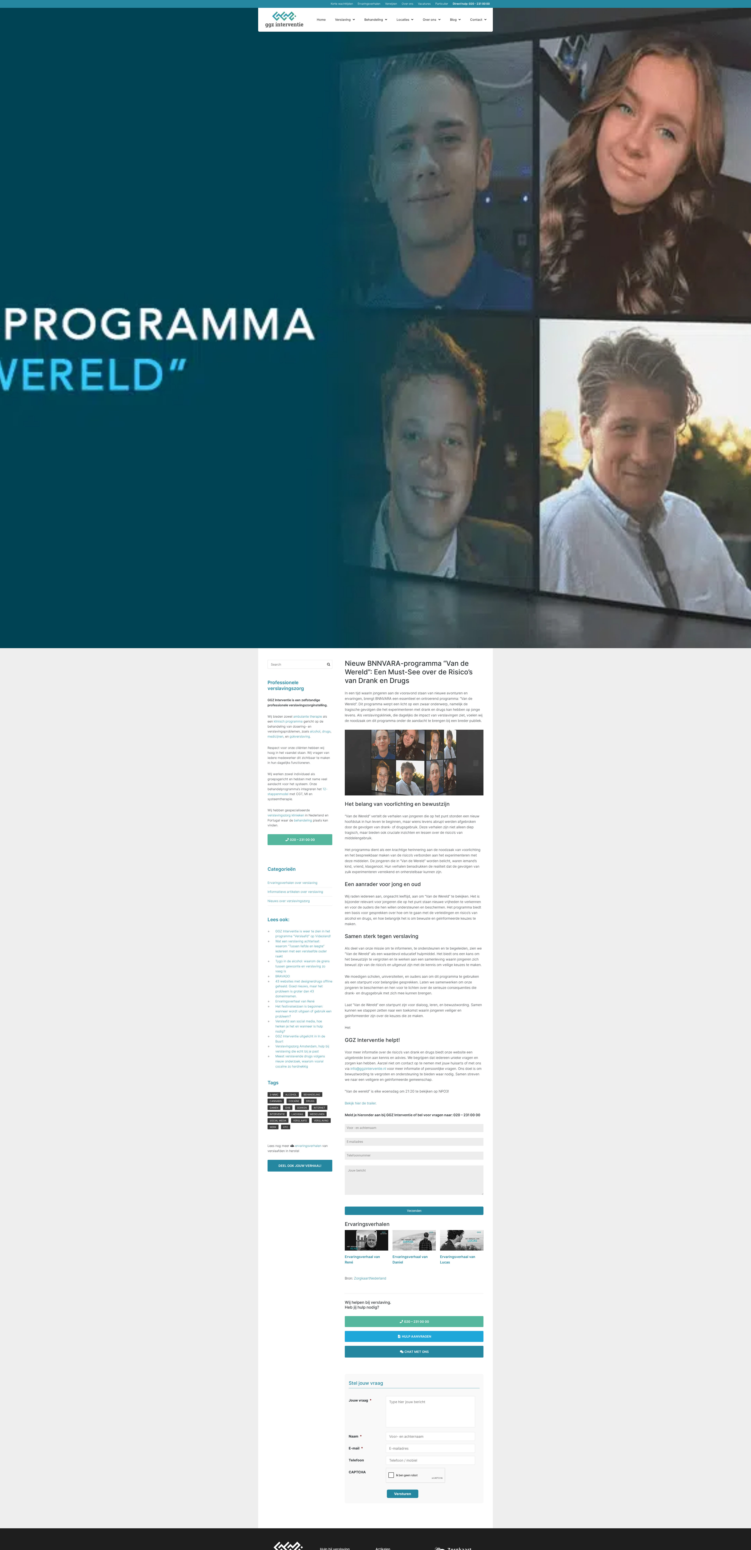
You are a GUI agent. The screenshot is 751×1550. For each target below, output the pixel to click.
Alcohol (291, 1094)
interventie (277, 1114)
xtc (285, 1127)
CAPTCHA (357, 1472)
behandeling (303, 820)
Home (321, 20)
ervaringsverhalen (308, 1146)
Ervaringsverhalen (369, 3)
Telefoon (356, 1460)
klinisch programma (288, 721)
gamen (274, 1107)
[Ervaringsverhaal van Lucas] (461, 1241)
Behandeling (373, 20)
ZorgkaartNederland (370, 1278)
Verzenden (414, 1211)
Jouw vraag (360, 1400)
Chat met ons (416, 1352)
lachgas (297, 1114)
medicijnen (275, 736)
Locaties (403, 20)
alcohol (315, 731)
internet (319, 1107)
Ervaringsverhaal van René (294, 1001)
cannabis (276, 1101)
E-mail (356, 1448)
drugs (326, 731)
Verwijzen (391, 3)
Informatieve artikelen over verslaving (295, 892)
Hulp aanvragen (416, 1336)
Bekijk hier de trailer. (361, 1103)
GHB (287, 1107)
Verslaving (343, 20)
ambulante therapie (307, 716)
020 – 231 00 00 (416, 1322)
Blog (453, 20)
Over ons (407, 3)
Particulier (441, 3)
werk (273, 1127)
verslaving (321, 1120)
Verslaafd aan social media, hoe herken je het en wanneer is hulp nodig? (299, 1026)
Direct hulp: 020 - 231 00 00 (471, 3)
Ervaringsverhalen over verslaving (292, 883)
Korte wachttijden (342, 3)
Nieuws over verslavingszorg (289, 901)
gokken (302, 1107)
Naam (355, 1436)
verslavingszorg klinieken (286, 815)
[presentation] (415, 1475)
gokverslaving (300, 736)
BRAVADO (282, 976)
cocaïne (294, 1101)
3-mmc (274, 1094)
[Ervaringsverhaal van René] (366, 1241)
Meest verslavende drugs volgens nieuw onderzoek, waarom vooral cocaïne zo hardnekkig (300, 1061)
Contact (476, 20)
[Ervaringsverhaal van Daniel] (414, 1241)
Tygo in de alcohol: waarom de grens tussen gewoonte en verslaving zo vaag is (302, 966)
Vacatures (424, 3)
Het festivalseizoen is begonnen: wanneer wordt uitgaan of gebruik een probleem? (303, 1011)
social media (278, 1120)
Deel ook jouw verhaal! (299, 1166)
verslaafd (300, 1120)
